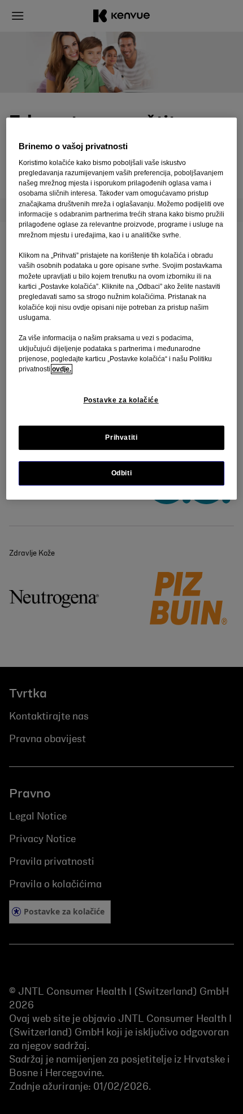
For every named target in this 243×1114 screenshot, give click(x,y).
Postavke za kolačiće (121, 400)
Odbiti (121, 473)
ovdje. (61, 369)
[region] (121, 309)
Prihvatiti (121, 437)
